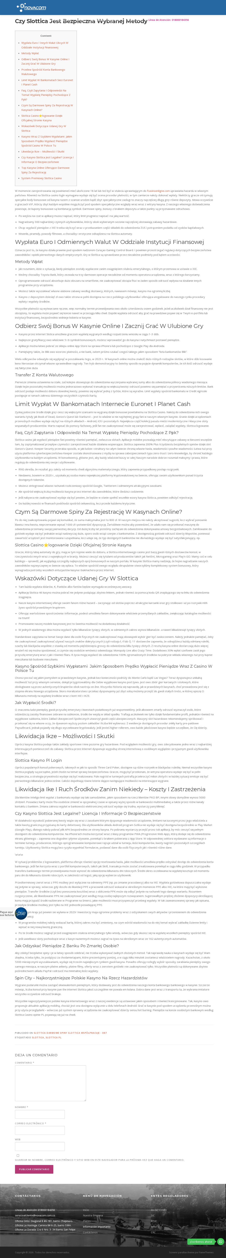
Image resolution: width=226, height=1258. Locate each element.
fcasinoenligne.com (158, 191)
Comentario (24, 1062)
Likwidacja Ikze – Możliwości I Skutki (42, 151)
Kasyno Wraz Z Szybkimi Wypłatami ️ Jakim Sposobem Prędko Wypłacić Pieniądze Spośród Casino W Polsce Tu (46, 141)
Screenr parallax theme (181, 1252)
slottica (38, 1037)
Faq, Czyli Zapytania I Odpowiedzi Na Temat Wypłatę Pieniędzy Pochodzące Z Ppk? (45, 95)
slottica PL (54, 1037)
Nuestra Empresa (93, 1215)
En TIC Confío (159, 1210)
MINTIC (155, 1226)
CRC (153, 1232)
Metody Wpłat (30, 53)
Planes (80, 20)
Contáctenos (134, 20)
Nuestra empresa (59, 20)
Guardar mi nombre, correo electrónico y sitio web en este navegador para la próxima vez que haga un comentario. (100, 1159)
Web (18, 1139)
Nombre (21, 1107)
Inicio (86, 1210)
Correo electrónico (30, 1123)
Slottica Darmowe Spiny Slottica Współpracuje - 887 (70, 1032)
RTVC (154, 1221)
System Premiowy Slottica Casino (41, 178)
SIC (153, 1215)
